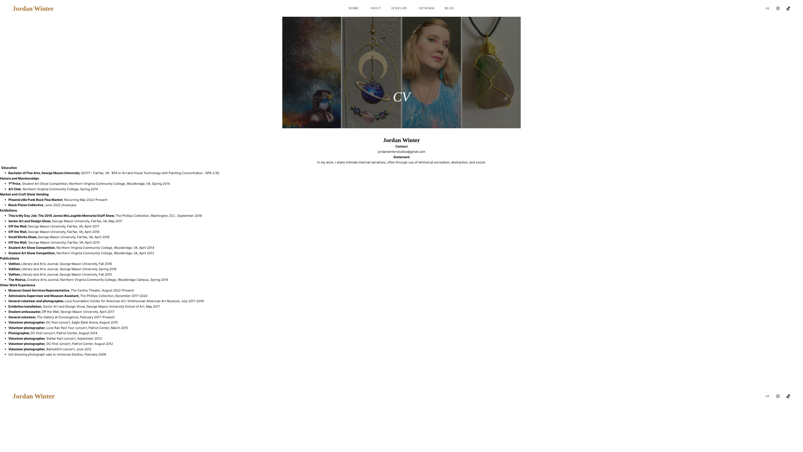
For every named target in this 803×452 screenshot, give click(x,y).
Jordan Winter (33, 8)
